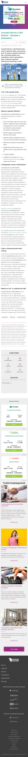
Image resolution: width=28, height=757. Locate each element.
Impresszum (14, 730)
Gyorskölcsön (8, 371)
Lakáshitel (8, 366)
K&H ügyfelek (8, 208)
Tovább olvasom (14, 522)
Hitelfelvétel (4, 317)
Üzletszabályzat (14, 734)
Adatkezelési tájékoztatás (14, 736)
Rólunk (14, 744)
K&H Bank (12, 317)
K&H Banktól (5, 95)
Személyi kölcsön (21, 317)
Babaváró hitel (20, 371)
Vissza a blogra (14, 649)
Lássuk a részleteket (6, 103)
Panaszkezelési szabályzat (14, 738)
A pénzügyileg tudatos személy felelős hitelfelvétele (12, 505)
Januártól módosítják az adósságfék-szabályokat (11, 587)
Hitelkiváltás (20, 366)
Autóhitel (20, 360)
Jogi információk (14, 732)
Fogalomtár (14, 742)
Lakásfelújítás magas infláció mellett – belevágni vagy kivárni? (12, 628)
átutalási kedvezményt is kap (16, 232)
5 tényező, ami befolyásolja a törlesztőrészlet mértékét (14, 548)
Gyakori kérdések (14, 740)
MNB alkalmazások (14, 749)
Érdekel (14, 424)
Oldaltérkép (14, 747)
